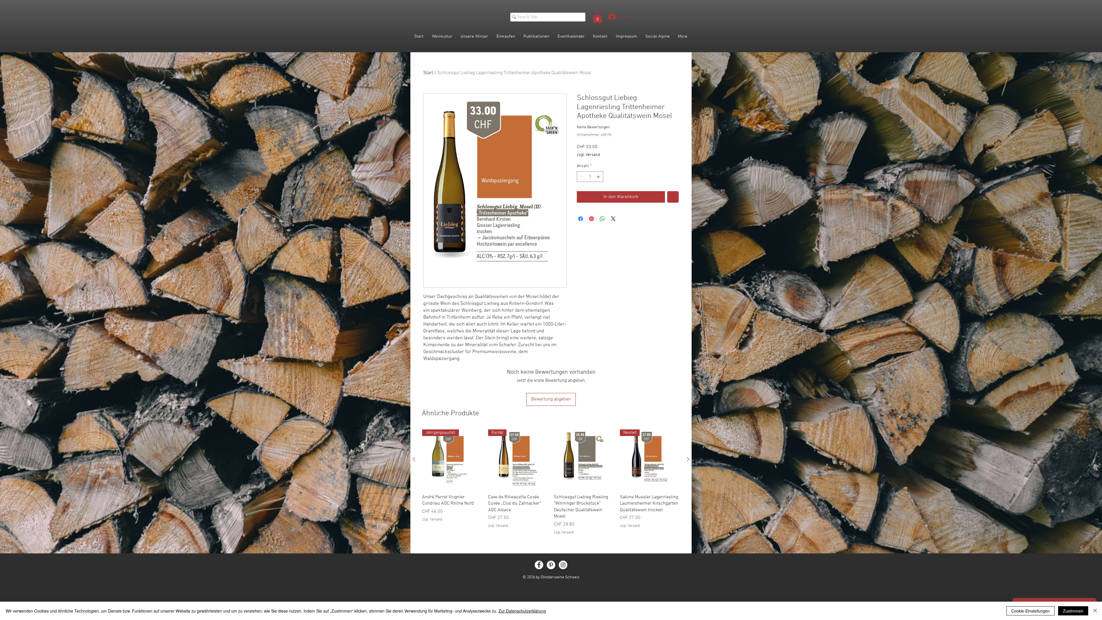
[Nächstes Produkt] (688, 459)
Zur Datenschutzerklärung (522, 611)
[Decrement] (581, 177)
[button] (597, 17)
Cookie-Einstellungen (1030, 611)
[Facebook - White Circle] (539, 565)
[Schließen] (1095, 610)
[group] (551, 482)
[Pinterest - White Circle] (551, 565)
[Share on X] (613, 218)
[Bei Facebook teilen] (580, 218)
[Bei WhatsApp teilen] (602, 218)
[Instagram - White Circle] (563, 565)
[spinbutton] (590, 177)
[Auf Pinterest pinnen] (591, 218)
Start (428, 73)
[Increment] (598, 177)
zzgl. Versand (588, 154)
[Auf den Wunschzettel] (673, 197)
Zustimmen (1073, 611)
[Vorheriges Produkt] (413, 459)
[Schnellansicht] (584, 459)
